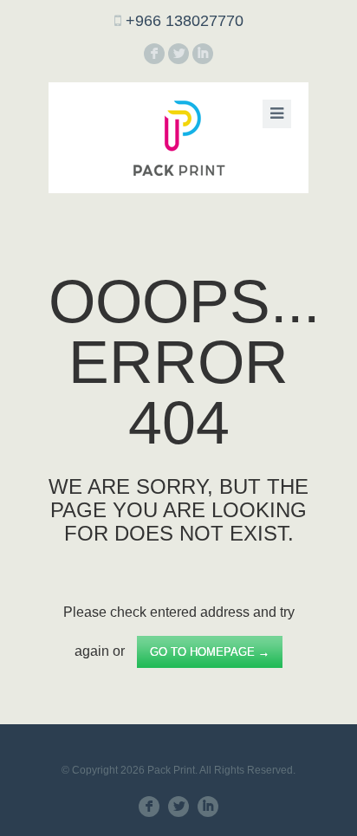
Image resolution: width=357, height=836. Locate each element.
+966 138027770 (184, 20)
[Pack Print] (178, 137)
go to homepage (209, 651)
